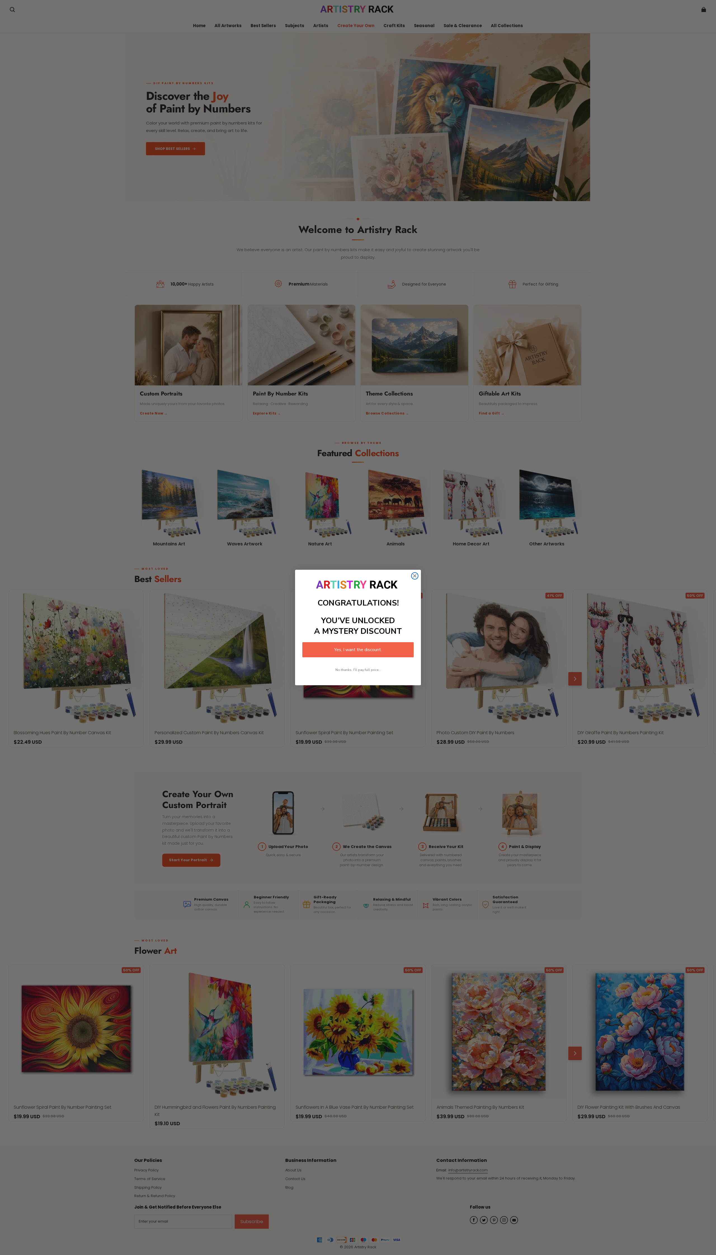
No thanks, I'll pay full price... (358, 670)
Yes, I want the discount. (358, 650)
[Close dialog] (414, 576)
